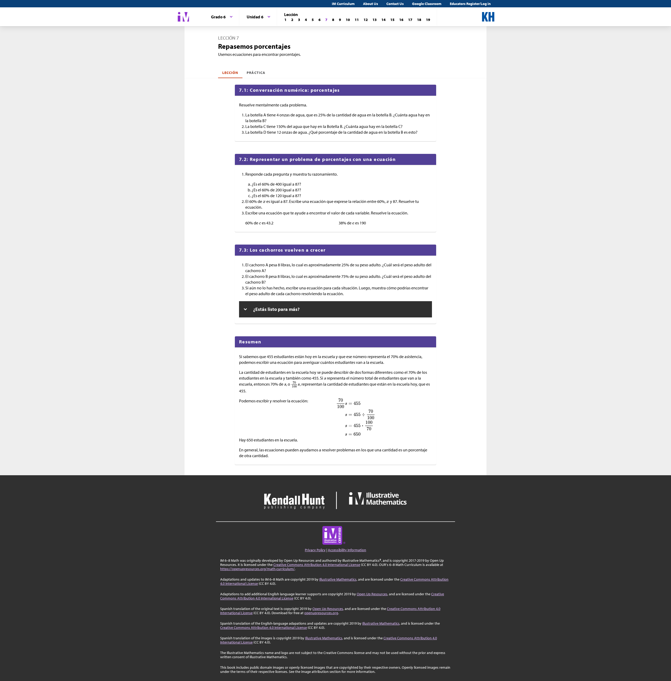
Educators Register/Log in (470, 3)
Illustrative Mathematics (337, 579)
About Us (370, 3)
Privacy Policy (315, 550)
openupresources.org (321, 612)
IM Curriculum (343, 3)
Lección (230, 72)
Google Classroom (426, 3)
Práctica (256, 72)
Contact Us (395, 3)
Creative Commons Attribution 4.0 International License (316, 564)
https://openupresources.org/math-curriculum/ (257, 568)
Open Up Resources (372, 594)
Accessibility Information (347, 550)
